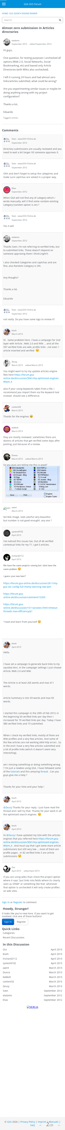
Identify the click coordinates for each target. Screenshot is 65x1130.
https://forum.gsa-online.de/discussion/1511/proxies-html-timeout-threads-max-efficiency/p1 (30, 608)
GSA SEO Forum (32, 4)
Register (17, 902)
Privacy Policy (27, 1121)
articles (14, 117)
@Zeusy (7, 807)
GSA (9, 1121)
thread (44, 771)
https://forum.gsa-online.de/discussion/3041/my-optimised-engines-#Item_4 (31, 378)
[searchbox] (32, 20)
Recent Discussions (13, 937)
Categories (9, 933)
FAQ (32, 1125)
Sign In (6, 902)
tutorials (15, 771)
